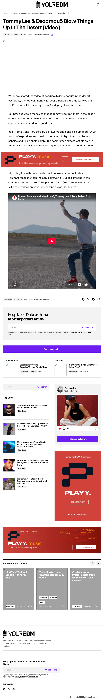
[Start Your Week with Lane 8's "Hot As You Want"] (76, 367)
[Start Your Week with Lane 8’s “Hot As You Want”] (18, 589)
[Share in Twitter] (88, 299)
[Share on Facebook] (83, 299)
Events (33, 372)
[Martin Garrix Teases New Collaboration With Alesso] (52, 589)
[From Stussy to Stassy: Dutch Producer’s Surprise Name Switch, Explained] (9, 484)
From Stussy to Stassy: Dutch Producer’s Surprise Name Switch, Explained (32, 481)
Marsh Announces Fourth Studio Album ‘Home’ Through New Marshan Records (31, 444)
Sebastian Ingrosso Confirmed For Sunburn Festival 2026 (32, 406)
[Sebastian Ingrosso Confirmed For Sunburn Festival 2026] (9, 410)
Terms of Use (33, 677)
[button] (5, 4)
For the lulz (18, 35)
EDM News (14, 13)
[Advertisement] (78, 486)
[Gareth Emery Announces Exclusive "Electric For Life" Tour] (27, 367)
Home (5, 13)
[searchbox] (19, 387)
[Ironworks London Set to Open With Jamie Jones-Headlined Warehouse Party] (9, 465)
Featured (53, 598)
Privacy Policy (78, 332)
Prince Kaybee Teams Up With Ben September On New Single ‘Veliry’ (32, 425)
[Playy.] (52, 540)
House (42, 602)
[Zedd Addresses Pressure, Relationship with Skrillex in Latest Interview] (85, 589)
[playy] (52, 159)
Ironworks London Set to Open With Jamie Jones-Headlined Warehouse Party (33, 462)
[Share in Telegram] (93, 299)
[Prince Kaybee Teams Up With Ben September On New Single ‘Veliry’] (9, 429)
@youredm (70, 388)
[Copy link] (98, 299)
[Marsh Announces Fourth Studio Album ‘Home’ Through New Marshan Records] (9, 447)
